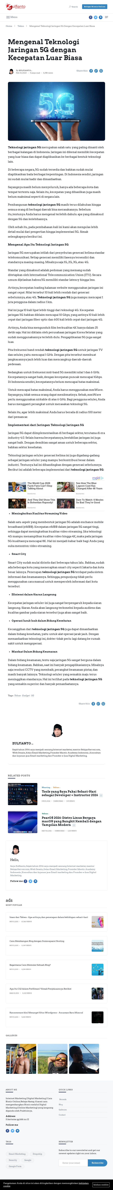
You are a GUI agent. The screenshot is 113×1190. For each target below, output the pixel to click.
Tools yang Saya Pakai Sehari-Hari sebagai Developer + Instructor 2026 (70, 793)
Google (27, 1160)
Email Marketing (17, 1154)
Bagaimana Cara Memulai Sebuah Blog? (30, 965)
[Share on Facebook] (91, 71)
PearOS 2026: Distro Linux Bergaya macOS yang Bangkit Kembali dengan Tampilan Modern (72, 821)
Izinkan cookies (101, 1185)
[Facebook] (90, 17)
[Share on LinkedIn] (101, 71)
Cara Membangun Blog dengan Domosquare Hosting (37, 941)
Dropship (37, 1154)
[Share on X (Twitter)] (96, 71)
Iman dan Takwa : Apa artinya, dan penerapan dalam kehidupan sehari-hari (49, 917)
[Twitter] (95, 17)
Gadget (26, 695)
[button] (12, 17)
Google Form (15, 1166)
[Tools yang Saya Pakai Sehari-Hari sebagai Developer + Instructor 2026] (22, 794)
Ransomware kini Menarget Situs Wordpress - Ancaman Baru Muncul (46, 1012)
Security (13, 1160)
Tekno (21, 26)
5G (32, 695)
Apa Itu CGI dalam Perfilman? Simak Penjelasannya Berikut (40, 989)
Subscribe (97, 1163)
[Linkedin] (100, 17)
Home (9, 26)
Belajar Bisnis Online (94, 6)
